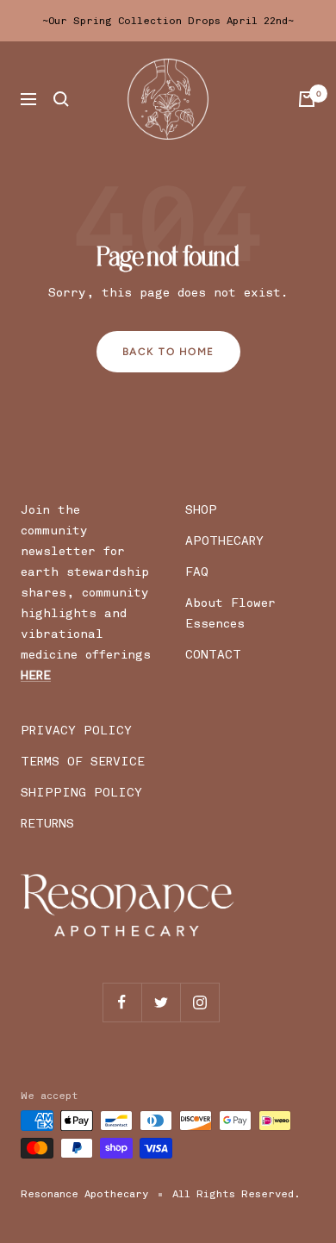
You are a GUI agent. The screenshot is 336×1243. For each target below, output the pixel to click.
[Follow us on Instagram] (199, 1002)
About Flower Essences (230, 613)
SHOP (201, 510)
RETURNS (47, 823)
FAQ (196, 572)
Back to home (168, 352)
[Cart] (306, 99)
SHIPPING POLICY (81, 792)
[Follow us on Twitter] (160, 1002)
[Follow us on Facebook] (122, 1002)
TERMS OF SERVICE (83, 761)
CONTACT (213, 654)
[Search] (61, 99)
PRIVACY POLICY (76, 730)
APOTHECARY (224, 541)
